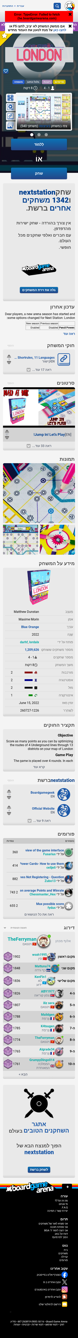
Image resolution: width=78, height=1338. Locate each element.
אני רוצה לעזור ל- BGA (56, 1230)
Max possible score (50, 904)
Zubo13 (50, 881)
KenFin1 (40, 977)
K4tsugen (47, 1026)
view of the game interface (44, 850)
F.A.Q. (64, 1207)
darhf (24, 642)
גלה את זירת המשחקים (39, 290)
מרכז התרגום (13, 28)
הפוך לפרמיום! (60, 1237)
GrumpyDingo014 (41, 1060)
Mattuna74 (42, 966)
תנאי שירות (37, 1324)
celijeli (51, 867)
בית (66, 1249)
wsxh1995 (39, 955)
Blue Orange (30, 627)
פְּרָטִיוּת (26, 1324)
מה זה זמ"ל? (61, 1200)
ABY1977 (47, 991)
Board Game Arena (56, 1321)
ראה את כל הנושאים (39, 914)
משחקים (63, 1253)
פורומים (63, 1260)
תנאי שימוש (51, 1324)
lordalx (34, 642)
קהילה (64, 1256)
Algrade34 (46, 1049)
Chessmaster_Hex (43, 894)
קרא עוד (39, 767)
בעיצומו (44, 126)
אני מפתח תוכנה (59, 1227)
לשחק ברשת (39, 1170)
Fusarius (49, 854)
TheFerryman (22, 939)
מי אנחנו (63, 1204)
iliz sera (48, 1003)
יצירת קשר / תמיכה (57, 1210)
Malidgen (47, 1014)
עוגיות (17, 1324)
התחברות (7, 6)
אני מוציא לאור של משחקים (53, 1223)
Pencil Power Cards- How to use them (37, 864)
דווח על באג (61, 1233)
